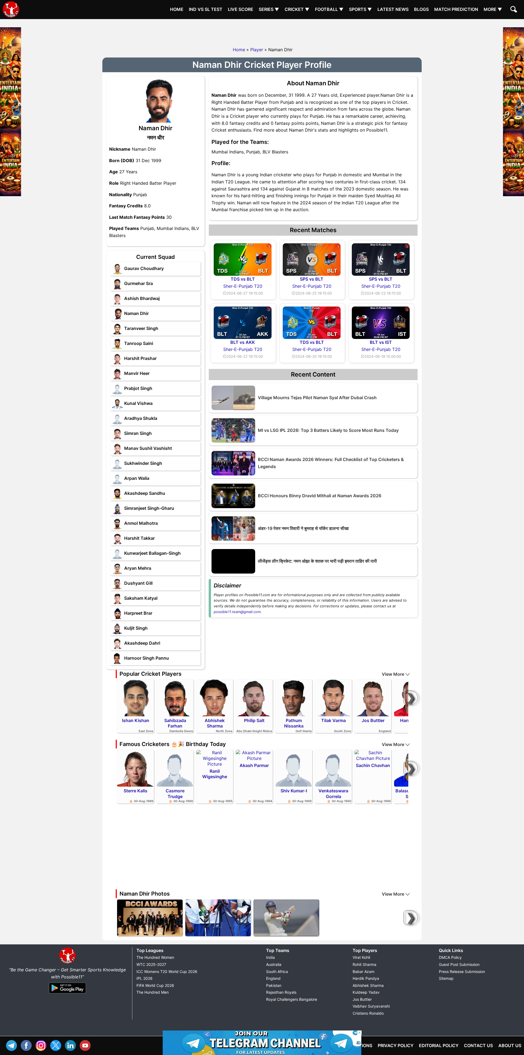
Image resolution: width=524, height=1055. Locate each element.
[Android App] (67, 993)
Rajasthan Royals (281, 992)
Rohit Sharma (364, 964)
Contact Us (478, 1045)
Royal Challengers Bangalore (291, 999)
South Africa (277, 971)
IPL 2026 (144, 978)
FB (27, 1045)
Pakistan (273, 985)
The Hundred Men (152, 992)
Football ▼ (329, 9)
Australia (273, 964)
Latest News (393, 9)
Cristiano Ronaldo (368, 1013)
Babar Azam (363, 971)
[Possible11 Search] (514, 10)
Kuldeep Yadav (366, 992)
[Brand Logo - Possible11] (67, 963)
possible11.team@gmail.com (237, 612)
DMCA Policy (450, 957)
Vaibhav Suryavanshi (371, 1006)
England (273, 978)
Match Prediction (456, 9)
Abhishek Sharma (368, 985)
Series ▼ (269, 9)
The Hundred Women (155, 957)
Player (256, 49)
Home (176, 9)
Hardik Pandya (366, 978)
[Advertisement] (262, 31)
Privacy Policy (395, 1045)
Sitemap (446, 978)
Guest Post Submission (459, 964)
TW (57, 1045)
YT (86, 1045)
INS (42, 1045)
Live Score (240, 9)
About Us (509, 1045)
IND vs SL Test (205, 9)
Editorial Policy (438, 1045)
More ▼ (493, 9)
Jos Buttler (362, 999)
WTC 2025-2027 (151, 964)
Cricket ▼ (297, 9)
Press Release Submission (462, 971)
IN (72, 1045)
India (270, 957)
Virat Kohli (361, 957)
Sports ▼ (360, 9)
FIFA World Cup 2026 (155, 985)
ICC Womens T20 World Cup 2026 (166, 971)
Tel (13, 1045)
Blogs (421, 9)
